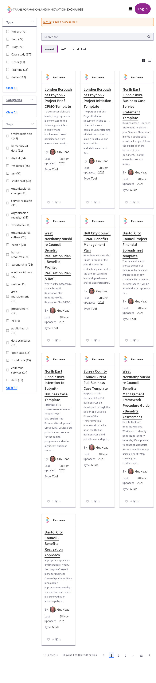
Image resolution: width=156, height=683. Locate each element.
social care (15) (21, 360)
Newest (49, 49)
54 (142, 655)
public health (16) (20, 330)
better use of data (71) (19, 148)
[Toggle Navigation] (130, 9)
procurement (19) (20, 311)
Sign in (47, 22)
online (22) (18, 284)
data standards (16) (21, 343)
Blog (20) (17, 47)
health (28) (18, 245)
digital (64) (18, 158)
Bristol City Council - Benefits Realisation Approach (54, 543)
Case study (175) (21, 54)
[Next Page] (149, 655)
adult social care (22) (21, 274)
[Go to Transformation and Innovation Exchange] (48, 9)
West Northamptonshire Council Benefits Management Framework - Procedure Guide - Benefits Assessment (136, 394)
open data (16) (20, 353)
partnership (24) (22, 264)
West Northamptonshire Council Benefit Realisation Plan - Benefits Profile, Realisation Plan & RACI (58, 256)
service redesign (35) (21, 203)
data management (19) (20, 296)
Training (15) (19, 69)
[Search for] (149, 37)
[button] (19, 22)
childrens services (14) (19, 370)
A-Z (63, 49)
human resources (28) (20, 254)
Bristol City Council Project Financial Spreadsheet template (135, 244)
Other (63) (18, 62)
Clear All (11, 88)
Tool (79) (17, 39)
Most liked (79, 49)
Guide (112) (18, 77)
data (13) (17, 380)
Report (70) (18, 31)
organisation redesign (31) (19, 215)
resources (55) (20, 166)
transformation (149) (21, 136)
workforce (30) (20, 225)
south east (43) (21, 181)
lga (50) (16, 173)
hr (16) (15, 321)
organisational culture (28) (21, 235)
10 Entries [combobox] (49, 655)
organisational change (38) (21, 191)
